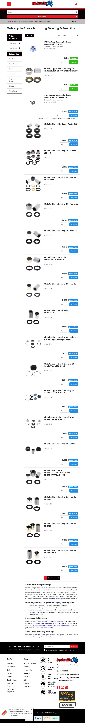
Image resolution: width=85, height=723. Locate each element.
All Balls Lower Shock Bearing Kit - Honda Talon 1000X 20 (59, 365)
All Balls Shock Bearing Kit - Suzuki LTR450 (60, 151)
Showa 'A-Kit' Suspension (11, 690)
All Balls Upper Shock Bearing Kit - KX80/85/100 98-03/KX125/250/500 (61, 69)
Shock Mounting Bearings (42, 21)
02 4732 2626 (64, 671)
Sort (59, 35)
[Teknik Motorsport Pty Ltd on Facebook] (58, 688)
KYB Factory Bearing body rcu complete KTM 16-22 (57, 43)
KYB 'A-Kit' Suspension (11, 684)
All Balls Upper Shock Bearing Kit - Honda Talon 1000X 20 (59, 418)
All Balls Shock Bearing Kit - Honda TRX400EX (60, 178)
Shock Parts (12, 64)
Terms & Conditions (61, 650)
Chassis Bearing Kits (27, 21)
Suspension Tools (54, 621)
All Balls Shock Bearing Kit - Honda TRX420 (60, 498)
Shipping (26, 677)
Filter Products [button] (13, 37)
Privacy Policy (70, 650)
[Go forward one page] (58, 578)
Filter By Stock (13, 48)
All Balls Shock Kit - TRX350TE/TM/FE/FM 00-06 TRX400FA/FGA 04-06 (57, 472)
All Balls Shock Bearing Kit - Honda (60, 283)
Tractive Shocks (12, 680)
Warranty (27, 673)
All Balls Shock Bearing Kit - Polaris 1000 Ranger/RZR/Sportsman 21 (60, 338)
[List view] (31, 35)
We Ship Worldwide (52, 692)
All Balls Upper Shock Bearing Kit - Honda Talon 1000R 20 (59, 391)
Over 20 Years (50, 661)
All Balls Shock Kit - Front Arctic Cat (60, 124)
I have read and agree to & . (59, 650)
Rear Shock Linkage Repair (61, 625)
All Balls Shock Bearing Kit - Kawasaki (61, 204)
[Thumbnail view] (27, 35)
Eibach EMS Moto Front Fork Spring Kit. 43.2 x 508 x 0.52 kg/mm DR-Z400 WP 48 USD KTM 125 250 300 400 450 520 (20, 713)
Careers (26, 683)
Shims (11, 69)
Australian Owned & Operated (52, 684)
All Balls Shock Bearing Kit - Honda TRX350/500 (60, 551)
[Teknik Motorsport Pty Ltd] (42, 4)
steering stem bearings (59, 623)
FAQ (25, 680)
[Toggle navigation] (9, 4)
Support (27, 658)
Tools (8, 670)
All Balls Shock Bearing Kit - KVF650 (60, 230)
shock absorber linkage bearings (40, 623)
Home (9, 21)
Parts (9, 658)
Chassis (16, 21)
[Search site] (76, 12)
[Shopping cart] (76, 3)
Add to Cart (73, 62)
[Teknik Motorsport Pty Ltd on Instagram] (66, 688)
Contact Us (27, 687)
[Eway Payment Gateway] (67, 696)
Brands (9, 677)
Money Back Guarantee (52, 676)
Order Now (74, 115)
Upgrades (12, 74)
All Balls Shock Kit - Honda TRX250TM (56, 311)
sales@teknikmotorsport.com (69, 674)
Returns (26, 667)
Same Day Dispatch (51, 668)
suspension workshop (47, 628)
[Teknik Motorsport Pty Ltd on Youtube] (62, 688)
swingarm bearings (57, 598)
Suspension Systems (12, 80)
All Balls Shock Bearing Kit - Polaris (60, 443)
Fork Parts (12, 59)
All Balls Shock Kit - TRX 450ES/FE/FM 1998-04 (55, 258)
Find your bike (42, 16)
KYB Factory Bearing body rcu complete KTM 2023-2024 (57, 96)
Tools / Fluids (13, 91)
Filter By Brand (13, 43)
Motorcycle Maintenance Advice (42, 625)
